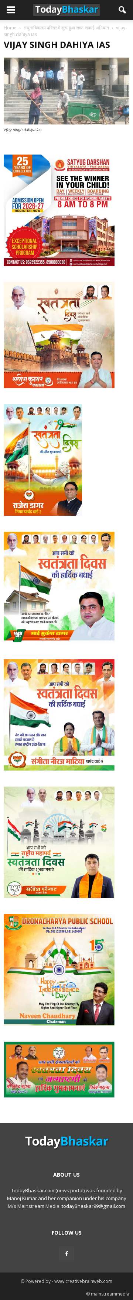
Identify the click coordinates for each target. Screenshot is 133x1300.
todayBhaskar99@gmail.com (93, 1206)
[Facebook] (66, 1253)
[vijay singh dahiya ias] (66, 123)
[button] (122, 10)
